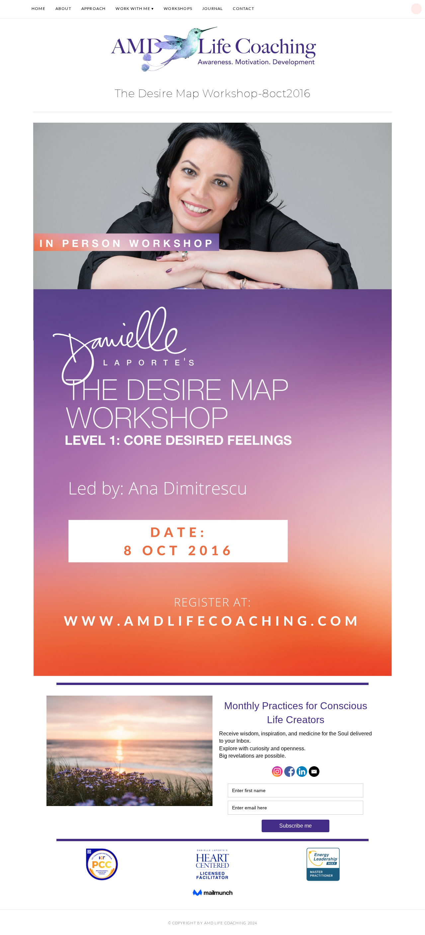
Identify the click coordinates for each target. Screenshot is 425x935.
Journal (212, 8)
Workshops (178, 8)
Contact (243, 8)
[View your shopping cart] (416, 8)
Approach (93, 8)
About (63, 8)
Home (38, 8)
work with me (133, 8)
